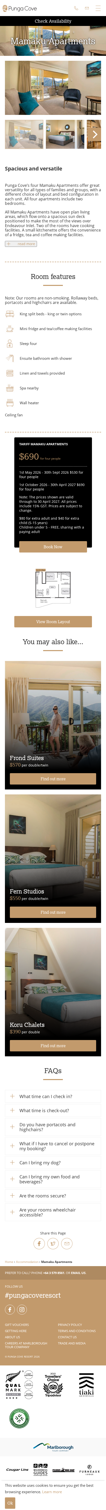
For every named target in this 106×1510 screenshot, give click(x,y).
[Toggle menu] (98, 8)
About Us (12, 1337)
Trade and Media (72, 1343)
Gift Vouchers (17, 1324)
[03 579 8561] (76, 8)
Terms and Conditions (77, 1331)
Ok (10, 1503)
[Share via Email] (66, 1243)
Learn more (52, 1491)
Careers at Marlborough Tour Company (26, 1345)
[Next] (94, 134)
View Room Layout (53, 621)
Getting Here (16, 1331)
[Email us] (87, 8)
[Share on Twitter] (53, 1243)
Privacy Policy (70, 1324)
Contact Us (67, 1337)
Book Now (53, 547)
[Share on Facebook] (39, 1243)
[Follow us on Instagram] (22, 1310)
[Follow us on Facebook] (10, 1310)
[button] (53, 1096)
